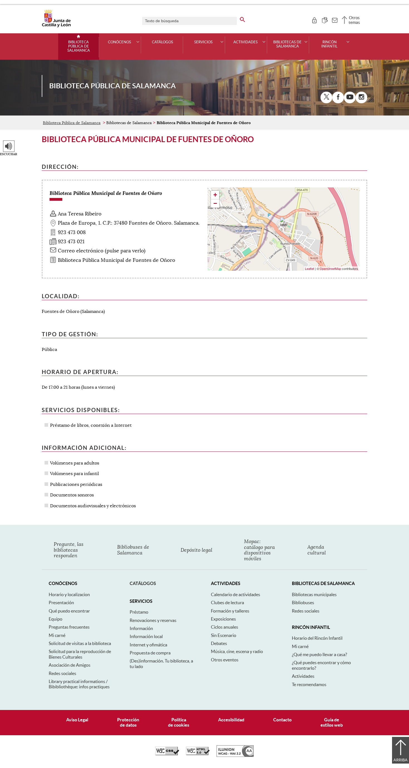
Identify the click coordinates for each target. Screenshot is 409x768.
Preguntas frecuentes (69, 626)
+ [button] (215, 194)
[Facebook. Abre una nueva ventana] (338, 97)
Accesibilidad (231, 719)
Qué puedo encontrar (69, 610)
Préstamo (139, 611)
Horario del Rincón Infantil (317, 638)
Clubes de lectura (227, 602)
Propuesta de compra (150, 652)
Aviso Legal (77, 719)
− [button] (215, 203)
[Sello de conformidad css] (167, 754)
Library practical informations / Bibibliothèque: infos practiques (79, 684)
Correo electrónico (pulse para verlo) (102, 251)
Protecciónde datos (128, 722)
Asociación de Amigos (69, 664)
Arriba (400, 760)
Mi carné (57, 635)
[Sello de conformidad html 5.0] (198, 754)
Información (141, 628)
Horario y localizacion (69, 594)
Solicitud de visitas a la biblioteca (80, 643)
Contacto (282, 719)
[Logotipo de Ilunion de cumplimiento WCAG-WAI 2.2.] (235, 755)
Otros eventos (224, 659)
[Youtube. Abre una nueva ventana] (350, 97)
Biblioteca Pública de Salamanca (78, 46)
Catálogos (162, 42)
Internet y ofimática (148, 644)
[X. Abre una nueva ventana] (326, 97)
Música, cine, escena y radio (237, 651)
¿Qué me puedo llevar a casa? (319, 654)
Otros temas (354, 20)
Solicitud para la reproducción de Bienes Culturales (80, 654)
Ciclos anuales (224, 626)
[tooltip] (314, 19)
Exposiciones (223, 618)
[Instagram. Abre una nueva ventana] (361, 97)
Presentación (61, 602)
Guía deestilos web (332, 722)
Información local (146, 636)
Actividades (303, 676)
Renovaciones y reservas (153, 620)
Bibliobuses (303, 602)
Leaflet (309, 268)
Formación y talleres (230, 610)
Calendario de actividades (235, 594)
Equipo (55, 618)
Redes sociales (62, 673)
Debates (219, 643)
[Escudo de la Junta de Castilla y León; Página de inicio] (56, 26)
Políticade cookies (178, 722)
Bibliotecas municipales (314, 594)
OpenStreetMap (330, 268)
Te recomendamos (309, 684)
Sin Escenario (223, 635)
